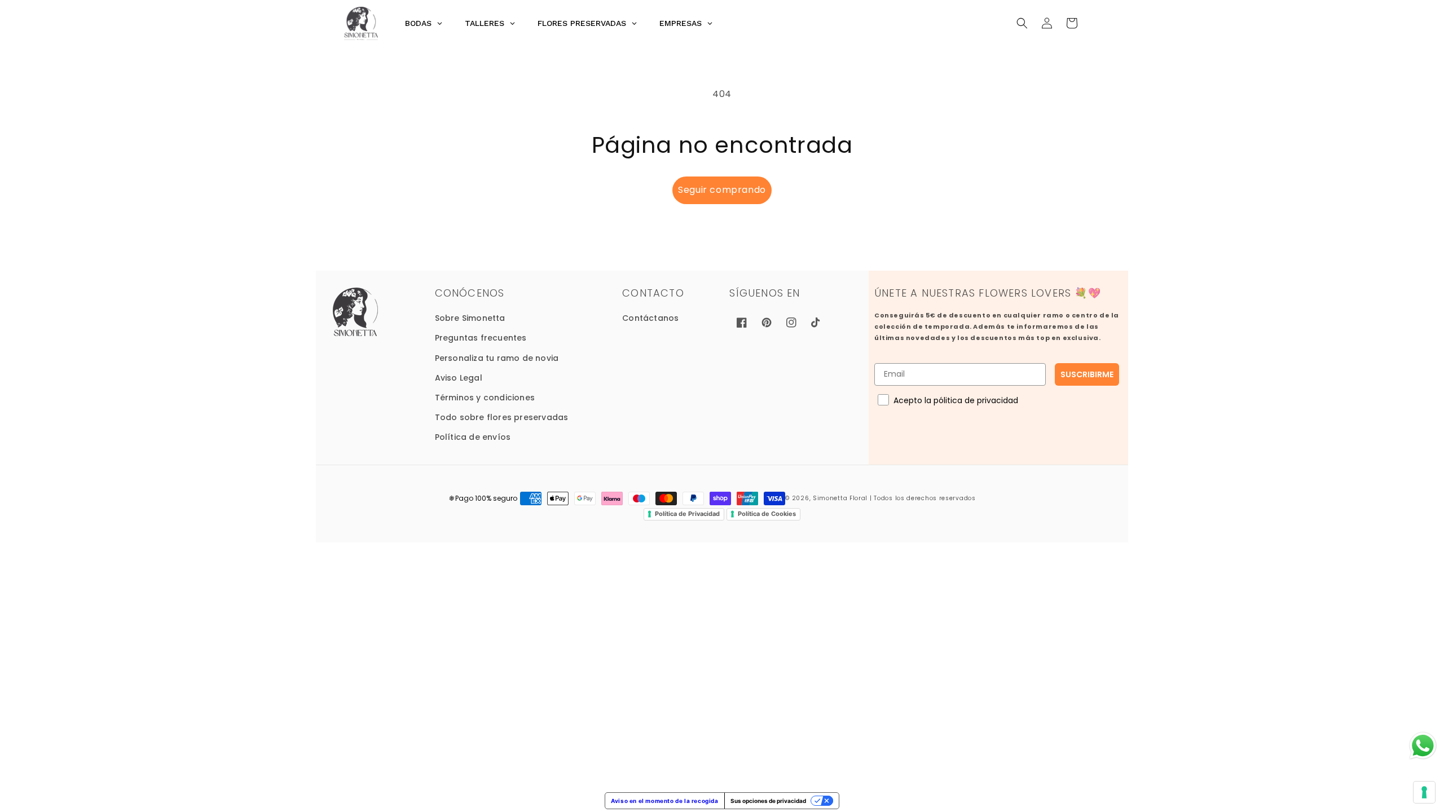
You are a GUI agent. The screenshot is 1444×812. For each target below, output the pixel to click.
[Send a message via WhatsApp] (1422, 745)
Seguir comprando (722, 189)
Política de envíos (473, 437)
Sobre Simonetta (470, 318)
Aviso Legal (458, 377)
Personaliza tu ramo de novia (497, 358)
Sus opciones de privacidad (768, 800)
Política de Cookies (767, 514)
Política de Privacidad (687, 514)
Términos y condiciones (485, 397)
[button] (1022, 23)
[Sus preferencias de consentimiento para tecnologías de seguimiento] (1424, 792)
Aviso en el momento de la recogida (664, 800)
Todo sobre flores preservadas (502, 417)
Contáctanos (650, 318)
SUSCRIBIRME (1086, 374)
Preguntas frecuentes (481, 337)
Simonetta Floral (840, 498)
